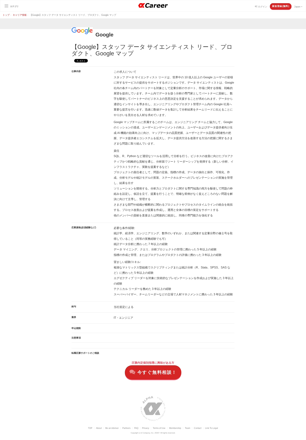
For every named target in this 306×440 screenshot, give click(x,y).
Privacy (145, 428)
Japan (297, 6)
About (99, 428)
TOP (90, 428)
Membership (175, 428)
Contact (197, 428)
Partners (126, 428)
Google (104, 35)
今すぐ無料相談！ (156, 372)
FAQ (136, 428)
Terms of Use (159, 428)
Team (187, 428)
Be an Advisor (112, 428)
